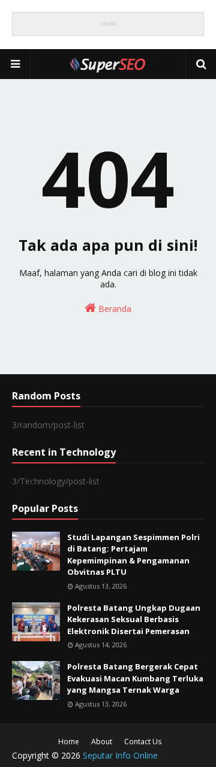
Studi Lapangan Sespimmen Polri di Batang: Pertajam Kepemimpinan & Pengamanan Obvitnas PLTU (133, 555)
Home (68, 741)
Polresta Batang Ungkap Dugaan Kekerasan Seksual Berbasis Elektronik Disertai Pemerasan (133, 619)
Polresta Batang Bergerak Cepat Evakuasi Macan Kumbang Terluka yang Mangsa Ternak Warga (135, 678)
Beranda (113, 308)
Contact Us (142, 741)
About (101, 741)
